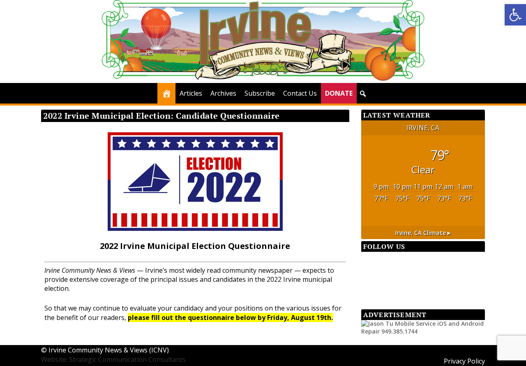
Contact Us (300, 93)
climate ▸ (422, 233)
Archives (223, 93)
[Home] (166, 93)
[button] (515, 14)
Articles (191, 93)
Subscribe (260, 93)
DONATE (339, 93)
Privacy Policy (464, 361)
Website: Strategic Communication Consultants (113, 359)
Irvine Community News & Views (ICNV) (108, 349)
